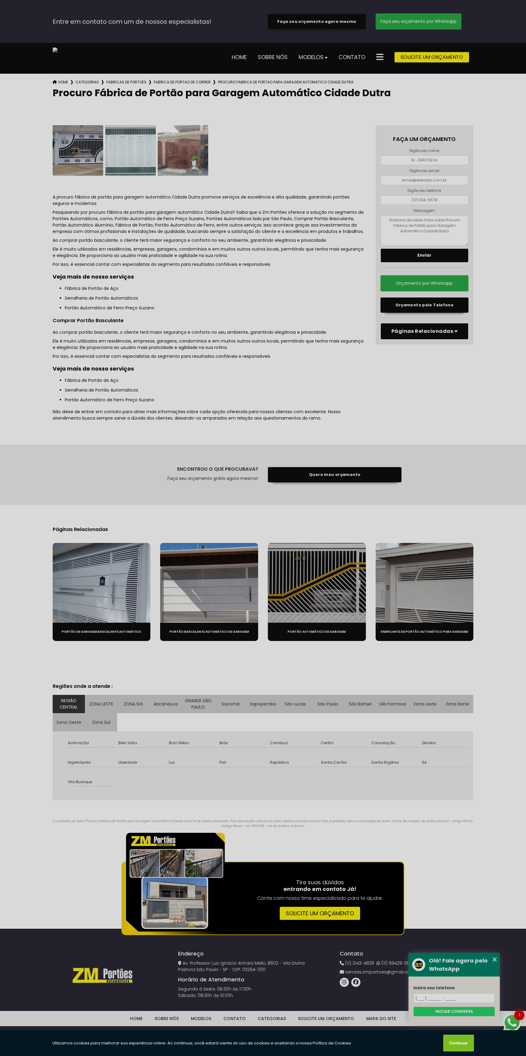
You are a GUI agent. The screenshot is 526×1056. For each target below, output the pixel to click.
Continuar (458, 1043)
